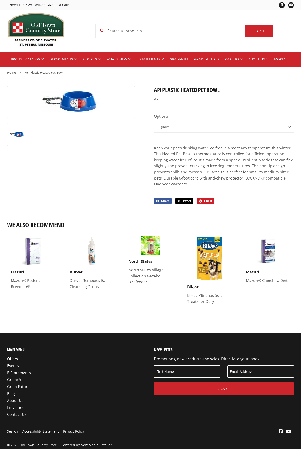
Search (263, 31)
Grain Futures (206, 59)
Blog (11, 393)
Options (161, 116)
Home (11, 72)
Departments (62, 59)
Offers (12, 358)
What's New (117, 59)
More (279, 59)
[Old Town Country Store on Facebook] (281, 431)
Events (13, 365)
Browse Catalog (26, 59)
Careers (232, 59)
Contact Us (17, 414)
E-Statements (148, 59)
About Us (257, 59)
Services (90, 59)
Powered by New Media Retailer (86, 445)
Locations (15, 407)
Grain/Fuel (179, 59)
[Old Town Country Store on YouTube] (289, 431)
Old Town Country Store (38, 445)
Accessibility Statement (40, 431)
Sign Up (224, 388)
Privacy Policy (73, 431)
